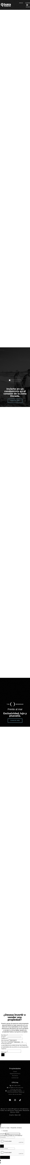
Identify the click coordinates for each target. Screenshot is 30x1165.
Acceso (2, 1146)
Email (3, 1037)
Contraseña (3, 1135)
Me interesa (5, 1040)
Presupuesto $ (6, 1043)
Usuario (2, 1134)
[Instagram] (15, 1100)
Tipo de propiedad (7, 1042)
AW (19, 1115)
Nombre (4, 1035)
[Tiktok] (20, 1100)
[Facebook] (10, 1100)
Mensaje (4, 1052)
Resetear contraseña (5, 1157)
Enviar (2, 1054)
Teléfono (4, 1038)
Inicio (21, 3)
